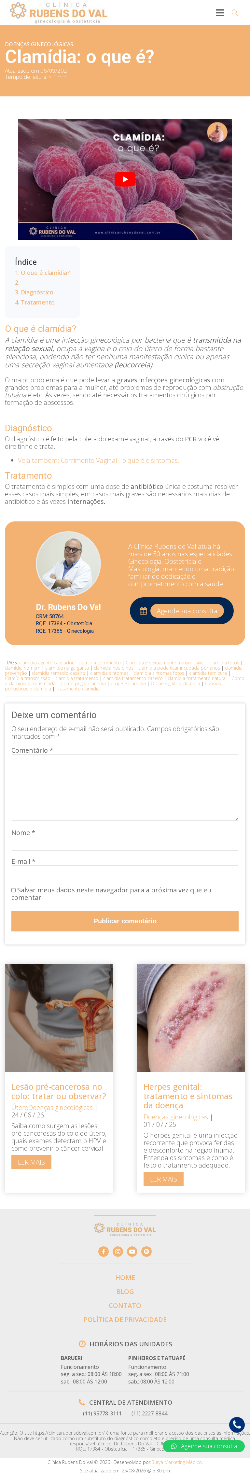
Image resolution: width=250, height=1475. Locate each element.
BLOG (125, 1291)
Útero (19, 1107)
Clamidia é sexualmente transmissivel (165, 662)
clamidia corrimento (99, 662)
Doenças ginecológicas (39, 44)
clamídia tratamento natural (197, 678)
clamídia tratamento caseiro (133, 678)
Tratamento (38, 302)
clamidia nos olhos (113, 668)
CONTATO (125, 1305)
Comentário (32, 750)
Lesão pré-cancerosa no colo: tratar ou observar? (58, 1091)
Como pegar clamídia (83, 683)
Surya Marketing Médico (177, 1462)
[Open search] (235, 12)
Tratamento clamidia (78, 689)
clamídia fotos (224, 662)
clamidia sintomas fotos (158, 673)
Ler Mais (31, 1162)
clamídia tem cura (208, 673)
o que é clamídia (128, 683)
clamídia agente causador (46, 662)
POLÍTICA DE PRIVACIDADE (125, 1319)
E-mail (23, 861)
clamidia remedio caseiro (58, 673)
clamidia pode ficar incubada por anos (179, 668)
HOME (125, 1277)
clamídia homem (22, 668)
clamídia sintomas (109, 673)
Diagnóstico (37, 292)
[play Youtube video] (125, 179)
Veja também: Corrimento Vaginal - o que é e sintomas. (98, 460)
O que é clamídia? (45, 273)
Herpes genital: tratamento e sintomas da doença (188, 1096)
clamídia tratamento (76, 678)
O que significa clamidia (175, 683)
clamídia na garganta (67, 668)
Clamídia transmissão (27, 678)
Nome (23, 832)
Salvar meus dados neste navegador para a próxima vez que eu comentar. (111, 894)
